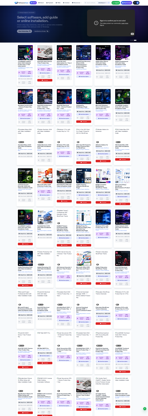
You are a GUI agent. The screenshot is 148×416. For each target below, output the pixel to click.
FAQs (59, 2)
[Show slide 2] (133, 40)
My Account (127, 2)
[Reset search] (109, 2)
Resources (77, 2)
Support (116, 2)
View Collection (21, 31)
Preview (45, 80)
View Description (26, 76)
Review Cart (36, 31)
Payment (50, 2)
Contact (67, 2)
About (42, 2)
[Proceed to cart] (137, 2)
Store (34, 2)
